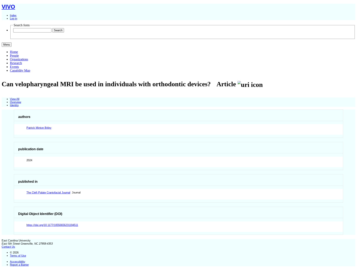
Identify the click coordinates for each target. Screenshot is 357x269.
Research (16, 63)
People (14, 55)
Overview (15, 102)
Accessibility (17, 261)
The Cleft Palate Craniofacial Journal (48, 192)
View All (14, 99)
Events (14, 66)
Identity (14, 105)
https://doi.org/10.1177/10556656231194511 (52, 225)
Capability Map (20, 70)
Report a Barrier (19, 264)
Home (14, 52)
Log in (13, 18)
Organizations (19, 59)
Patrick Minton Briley (38, 127)
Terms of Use (18, 255)
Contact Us (8, 246)
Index (13, 15)
